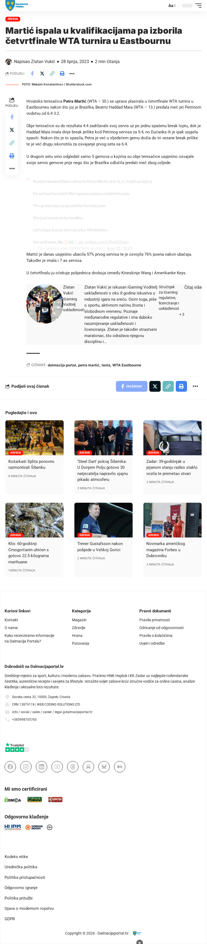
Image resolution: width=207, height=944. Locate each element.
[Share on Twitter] (42, 73)
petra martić (88, 365)
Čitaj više (193, 287)
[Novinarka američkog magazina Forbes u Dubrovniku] (172, 520)
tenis (106, 365)
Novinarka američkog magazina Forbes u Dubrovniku (165, 549)
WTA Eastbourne (126, 365)
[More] (72, 73)
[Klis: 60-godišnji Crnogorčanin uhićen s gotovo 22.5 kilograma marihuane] (34, 520)
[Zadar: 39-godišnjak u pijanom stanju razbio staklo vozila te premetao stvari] (172, 437)
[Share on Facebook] (32, 73)
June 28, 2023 (119, 248)
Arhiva (13, 19)
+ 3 (181, 314)
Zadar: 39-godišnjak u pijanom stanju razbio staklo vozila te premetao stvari (172, 467)
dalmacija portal (62, 365)
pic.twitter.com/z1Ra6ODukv (104, 242)
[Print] (62, 73)
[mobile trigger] (197, 6)
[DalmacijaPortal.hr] (16, 5)
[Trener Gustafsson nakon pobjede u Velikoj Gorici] (103, 520)
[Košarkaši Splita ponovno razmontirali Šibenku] (34, 437)
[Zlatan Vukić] (44, 304)
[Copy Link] (52, 73)
